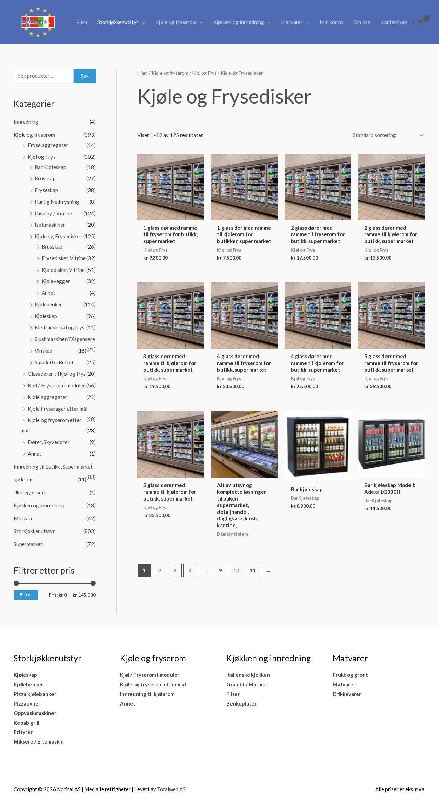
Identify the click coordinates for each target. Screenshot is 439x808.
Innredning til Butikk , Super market (53, 466)
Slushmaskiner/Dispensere (65, 339)
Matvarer (292, 22)
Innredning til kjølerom (147, 694)
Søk (85, 76)
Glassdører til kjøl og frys (57, 374)
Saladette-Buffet (54, 362)
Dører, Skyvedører (49, 442)
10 (236, 570)
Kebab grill (26, 723)
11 (253, 570)
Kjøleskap (46, 316)
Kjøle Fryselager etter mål (57, 409)
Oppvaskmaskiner (35, 713)
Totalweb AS (171, 789)
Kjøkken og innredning (238, 22)
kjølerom (24, 479)
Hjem (81, 22)
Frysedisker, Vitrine (63, 258)
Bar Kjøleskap (50, 167)
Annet (48, 293)
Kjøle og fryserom (176, 22)
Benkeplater (241, 703)
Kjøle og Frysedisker (58, 236)
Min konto (331, 22)
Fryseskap (46, 190)
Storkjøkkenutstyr (118, 22)
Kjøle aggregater (47, 397)
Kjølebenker (48, 304)
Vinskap (43, 351)
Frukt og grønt (350, 675)
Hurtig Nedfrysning (57, 201)
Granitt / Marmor (247, 684)
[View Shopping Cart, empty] (419, 22)
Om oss (361, 22)
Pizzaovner (27, 703)
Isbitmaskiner (50, 224)
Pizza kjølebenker (35, 694)
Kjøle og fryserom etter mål (153, 684)
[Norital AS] (38, 21)
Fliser (233, 694)
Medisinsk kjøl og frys (59, 327)
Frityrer (23, 732)
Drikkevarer (347, 694)
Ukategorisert (30, 492)
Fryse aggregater (48, 145)
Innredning (26, 122)
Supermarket (28, 544)
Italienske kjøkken (248, 675)
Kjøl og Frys (42, 157)
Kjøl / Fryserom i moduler (56, 385)
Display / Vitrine (53, 213)
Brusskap (45, 178)
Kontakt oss (394, 22)
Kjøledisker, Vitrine (63, 270)
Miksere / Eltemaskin (39, 741)
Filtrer (26, 594)
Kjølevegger (55, 281)
